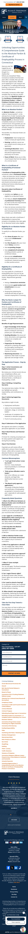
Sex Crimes (5, 742)
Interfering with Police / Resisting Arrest (13, 732)
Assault (4, 686)
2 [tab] (11, 815)
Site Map (14, 894)
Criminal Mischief (7, 708)
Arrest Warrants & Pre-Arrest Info (11, 683)
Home (4, 17)
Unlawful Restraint (7, 761)
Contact (12, 17)
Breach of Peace (6, 692)
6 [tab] (19, 815)
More (20, 17)
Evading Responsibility (8, 728)
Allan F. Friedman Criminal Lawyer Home (14, 11)
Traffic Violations (7, 751)
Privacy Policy (14, 892)
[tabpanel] (14, 792)
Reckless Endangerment (9, 735)
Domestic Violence (7, 719)
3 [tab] (13, 815)
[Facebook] (8, 867)
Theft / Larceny (6, 748)
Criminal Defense (7, 681)
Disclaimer (14, 889)
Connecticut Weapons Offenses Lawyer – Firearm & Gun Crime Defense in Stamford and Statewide (14, 757)
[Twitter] (12, 867)
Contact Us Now (14, 673)
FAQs (3, 730)
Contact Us (5, 644)
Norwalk (23, 874)
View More (14, 819)
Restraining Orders (7, 737)
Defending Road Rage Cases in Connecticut (14, 713)
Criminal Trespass (7, 711)
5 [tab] (17, 815)
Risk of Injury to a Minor (9, 739)
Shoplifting (5, 744)
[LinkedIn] (16, 867)
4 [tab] (15, 815)
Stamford (15, 874)
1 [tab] (9, 815)
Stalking (4, 746)
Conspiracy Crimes (7, 702)
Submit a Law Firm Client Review (14, 825)
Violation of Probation (8, 753)
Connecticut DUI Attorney (9, 726)
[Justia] (19, 867)
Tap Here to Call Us (14, 4)
